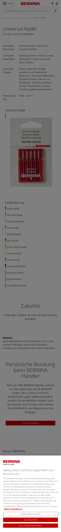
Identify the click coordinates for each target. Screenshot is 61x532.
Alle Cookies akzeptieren (30, 525)
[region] (30, 493)
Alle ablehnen (30, 520)
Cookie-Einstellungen (30, 514)
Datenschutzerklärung (13, 509)
